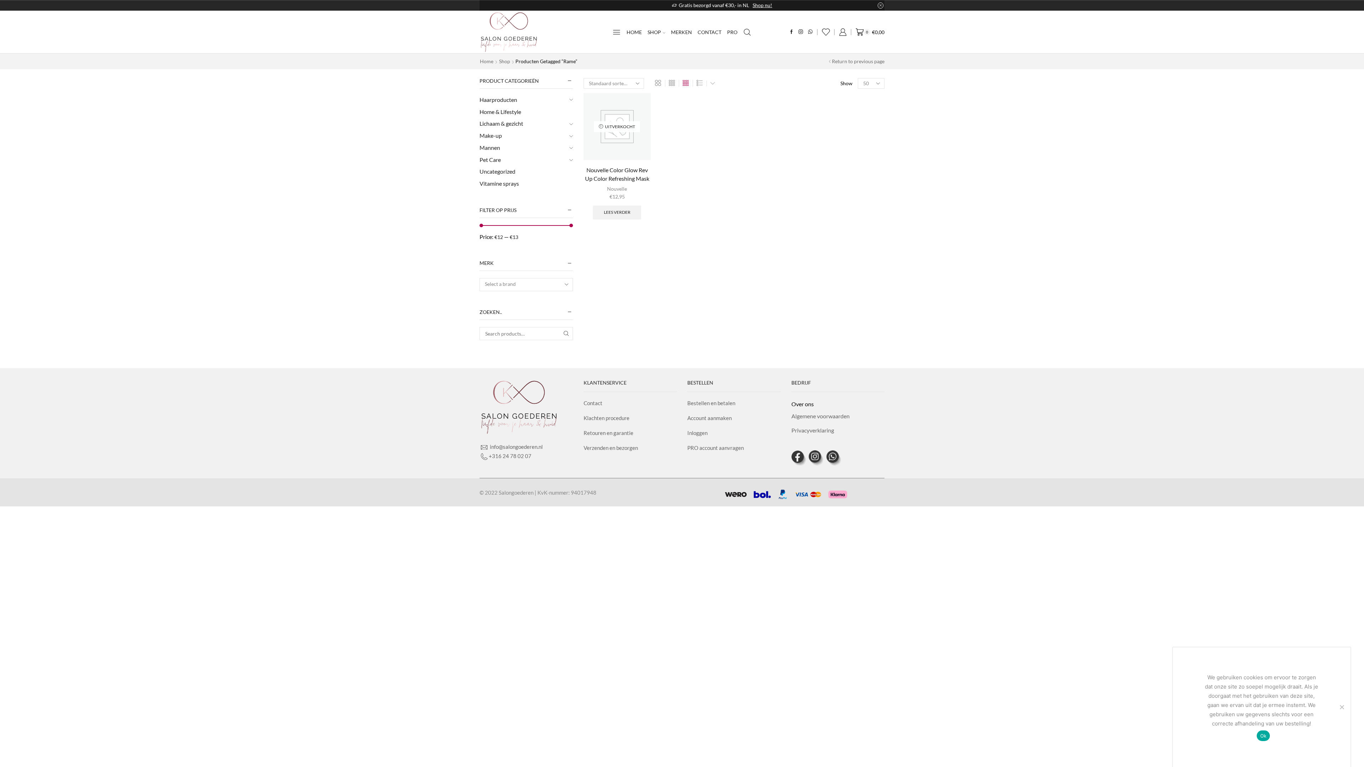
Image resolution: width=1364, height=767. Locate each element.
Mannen (490, 147)
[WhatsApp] (810, 32)
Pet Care (490, 159)
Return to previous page (858, 61)
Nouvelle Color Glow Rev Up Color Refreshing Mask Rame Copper (617, 179)
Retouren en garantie (608, 433)
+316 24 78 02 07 (510, 456)
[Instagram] (801, 32)
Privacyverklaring (812, 430)
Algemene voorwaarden (820, 416)
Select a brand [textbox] (500, 284)
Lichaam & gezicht (501, 123)
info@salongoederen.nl (516, 447)
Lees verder (617, 212)
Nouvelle (617, 189)
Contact (709, 32)
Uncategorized (497, 171)
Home (634, 32)
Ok (1263, 736)
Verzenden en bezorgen (611, 448)
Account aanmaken (709, 418)
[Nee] (1341, 707)
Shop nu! (722, 5)
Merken (681, 32)
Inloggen (697, 433)
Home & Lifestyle (500, 111)
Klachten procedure (606, 418)
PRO (732, 32)
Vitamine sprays (499, 183)
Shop (654, 32)
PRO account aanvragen (715, 448)
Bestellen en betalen (711, 403)
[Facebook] (791, 32)
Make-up (491, 135)
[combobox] (526, 284)
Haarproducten (498, 99)
